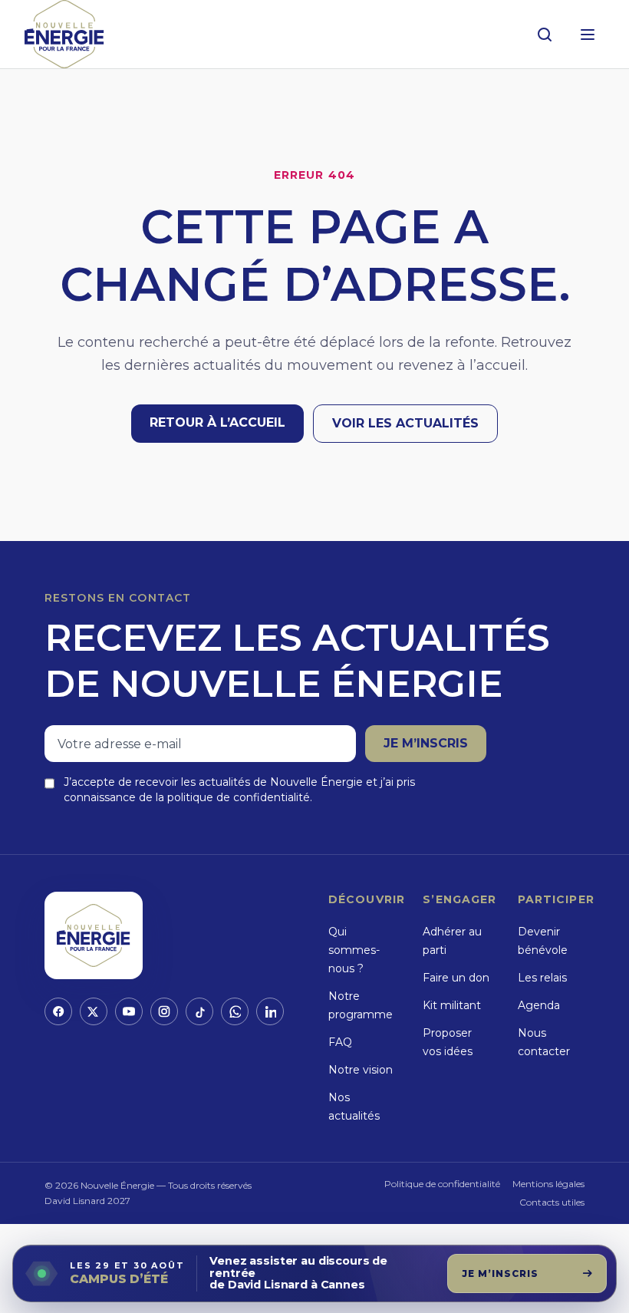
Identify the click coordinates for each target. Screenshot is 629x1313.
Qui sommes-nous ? (354, 950)
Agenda (539, 1005)
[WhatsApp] (235, 1011)
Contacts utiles (552, 1202)
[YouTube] (129, 1011)
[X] (93, 1011)
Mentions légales (548, 1183)
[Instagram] (164, 1011)
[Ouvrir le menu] (587, 34)
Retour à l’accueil (217, 422)
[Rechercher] (544, 34)
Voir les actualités (405, 423)
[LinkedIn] (270, 1011)
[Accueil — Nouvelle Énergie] (64, 34)
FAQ (340, 1042)
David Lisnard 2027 (87, 1200)
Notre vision (360, 1070)
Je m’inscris (426, 743)
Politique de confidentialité (442, 1183)
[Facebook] (58, 1011)
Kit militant (452, 1005)
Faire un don (456, 978)
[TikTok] (199, 1011)
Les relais (542, 978)
